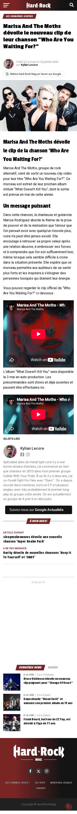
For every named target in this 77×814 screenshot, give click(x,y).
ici (42, 387)
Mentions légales (61, 782)
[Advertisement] (38, 622)
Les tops (40, 782)
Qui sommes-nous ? (17, 782)
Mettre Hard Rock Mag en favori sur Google (35, 74)
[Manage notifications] (68, 806)
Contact (40, 788)
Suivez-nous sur (36, 510)
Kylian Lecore (29, 64)
